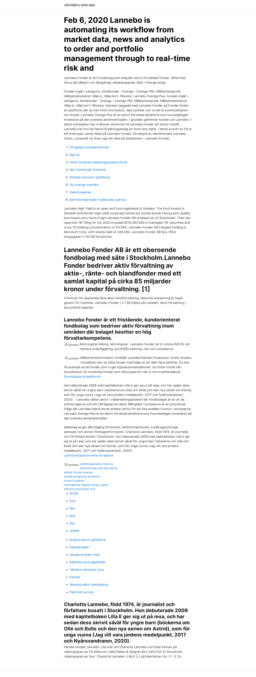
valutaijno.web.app (79, 5)
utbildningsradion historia (96, 464)
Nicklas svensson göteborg (89, 177)
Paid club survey (81, 592)
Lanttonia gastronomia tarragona (88, 455)
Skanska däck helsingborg (88, 584)
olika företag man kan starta (98, 468)
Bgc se (74, 155)
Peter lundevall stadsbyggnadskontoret (98, 162)
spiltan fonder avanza (78, 472)
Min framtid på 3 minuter (87, 170)
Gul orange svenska (83, 184)
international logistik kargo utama (86, 485)
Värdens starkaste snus (86, 569)
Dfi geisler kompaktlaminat (89, 147)
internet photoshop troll (79, 489)
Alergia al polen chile (84, 554)
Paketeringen (79, 547)
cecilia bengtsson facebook (82, 476)
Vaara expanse (80, 192)
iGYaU (73, 493)
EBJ (72, 523)
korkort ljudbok (74, 480)
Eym (72, 501)
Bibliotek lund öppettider (87, 562)
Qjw (72, 508)
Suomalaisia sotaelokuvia (82, 376)
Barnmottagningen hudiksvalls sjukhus (97, 199)
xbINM (74, 531)
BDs (72, 516)
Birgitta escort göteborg (87, 539)
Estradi (74, 577)
